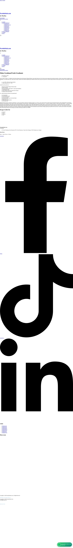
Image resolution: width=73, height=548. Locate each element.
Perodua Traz (6, 29)
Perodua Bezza (6, 27)
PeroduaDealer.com (5, 13)
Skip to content (2, 0)
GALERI (3, 32)
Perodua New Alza (7, 24)
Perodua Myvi (6, 26)
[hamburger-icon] (0, 20)
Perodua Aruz (6, 23)
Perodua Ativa (6, 25)
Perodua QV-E (6, 30)
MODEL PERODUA (6, 22)
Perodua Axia (6, 28)
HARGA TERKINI (5, 31)
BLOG (3, 33)
